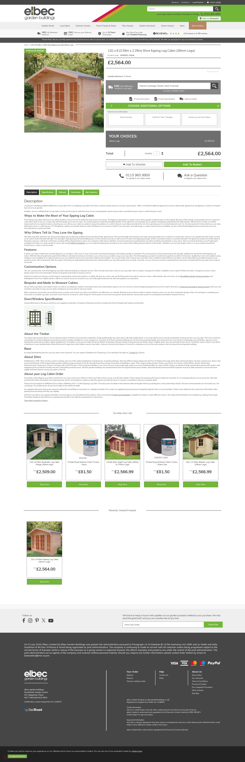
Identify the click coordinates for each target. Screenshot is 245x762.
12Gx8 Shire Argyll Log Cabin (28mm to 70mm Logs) (122, 463)
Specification (48, 192)
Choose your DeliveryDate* (80, 33)
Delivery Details (191, 99)
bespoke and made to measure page (194, 287)
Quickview (76, 192)
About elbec (197, 675)
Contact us (185, 2)
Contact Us (133, 353)
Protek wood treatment (121, 395)
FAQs (161, 678)
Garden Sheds (48, 26)
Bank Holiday (198, 26)
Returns (130, 678)
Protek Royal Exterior (77, 243)
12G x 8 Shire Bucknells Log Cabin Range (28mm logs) (44, 463)
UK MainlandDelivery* (50, 33)
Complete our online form (195, 176)
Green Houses (167, 26)
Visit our (210, 18)
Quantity (148, 153)
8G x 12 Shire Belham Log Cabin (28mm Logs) (200, 463)
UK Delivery (123, 87)
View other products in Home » (36, 400)
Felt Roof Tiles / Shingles (163, 117)
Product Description (142, 99)
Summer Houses (83, 26)
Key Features (91, 192)
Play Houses (127, 26)
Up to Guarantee (108, 33)
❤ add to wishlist (134, 164)
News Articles (197, 690)
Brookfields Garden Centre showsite (194, 276)
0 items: (215, 2)
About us (175, 2)
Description (32, 192)
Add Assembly (126, 117)
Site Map (195, 693)
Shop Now (44, 484)
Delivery (62, 192)
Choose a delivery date (136, 681)
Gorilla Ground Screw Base (199, 117)
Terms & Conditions (200, 681)
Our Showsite (197, 678)
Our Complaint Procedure (202, 687)
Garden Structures (147, 26)
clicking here (137, 751)
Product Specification (166, 99)
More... (183, 26)
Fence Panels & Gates (106, 26)
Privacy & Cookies (199, 684)
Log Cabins (65, 26)
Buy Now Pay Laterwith (136, 33)
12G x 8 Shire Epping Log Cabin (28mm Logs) (44, 560)
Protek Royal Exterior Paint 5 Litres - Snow (83, 463)
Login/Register (198, 2)
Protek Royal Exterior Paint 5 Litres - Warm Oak (161, 463)
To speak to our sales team (138, 176)
